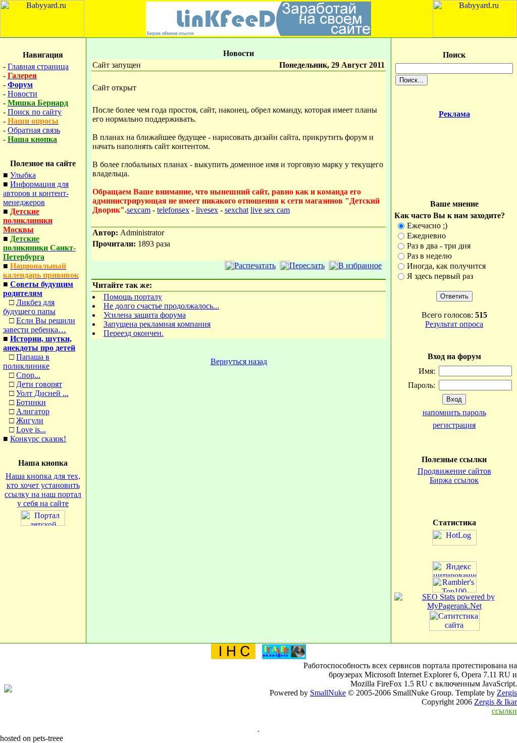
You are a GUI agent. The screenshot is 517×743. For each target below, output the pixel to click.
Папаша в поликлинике (26, 361)
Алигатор (32, 411)
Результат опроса (454, 324)
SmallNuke (328, 692)
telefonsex (173, 210)
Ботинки (31, 402)
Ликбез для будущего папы (29, 307)
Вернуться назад (239, 361)
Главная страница (38, 66)
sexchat (236, 210)
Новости (22, 93)
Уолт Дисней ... (42, 393)
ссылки (504, 711)
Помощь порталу (133, 296)
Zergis (507, 692)
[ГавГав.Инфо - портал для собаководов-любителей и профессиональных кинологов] (284, 656)
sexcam (138, 210)
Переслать (307, 265)
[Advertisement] (454, 152)
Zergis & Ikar (495, 702)
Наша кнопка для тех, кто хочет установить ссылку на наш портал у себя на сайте (43, 490)
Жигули (29, 420)
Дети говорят (39, 384)
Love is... (31, 429)
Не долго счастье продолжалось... (161, 306)
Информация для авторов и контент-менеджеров (36, 193)
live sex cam (270, 210)
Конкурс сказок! (38, 438)
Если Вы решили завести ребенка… (39, 325)
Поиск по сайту (35, 112)
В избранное (360, 265)
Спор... (28, 375)
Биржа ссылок (454, 480)
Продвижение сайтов (454, 471)
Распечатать (255, 265)
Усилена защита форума (145, 315)
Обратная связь (34, 130)
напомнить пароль (454, 412)
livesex (207, 210)
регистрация (454, 425)
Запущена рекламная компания (157, 324)
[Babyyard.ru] (42, 34)
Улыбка (23, 175)
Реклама (454, 114)
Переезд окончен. (134, 333)
